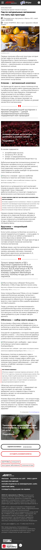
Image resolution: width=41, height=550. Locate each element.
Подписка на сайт (17, 478)
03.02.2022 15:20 (6, 8)
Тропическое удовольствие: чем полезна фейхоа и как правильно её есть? (19, 427)
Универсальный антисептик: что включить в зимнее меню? (19, 135)
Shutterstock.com (21, 182)
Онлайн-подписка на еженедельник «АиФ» (19, 484)
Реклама (5, 478)
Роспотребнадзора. (34, 412)
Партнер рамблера (18, 540)
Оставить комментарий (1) (20, 454)
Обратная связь (8, 486)
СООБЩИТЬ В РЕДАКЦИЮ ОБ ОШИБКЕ (16, 489)
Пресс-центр (32, 478)
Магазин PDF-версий (10, 481)
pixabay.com (5, 53)
